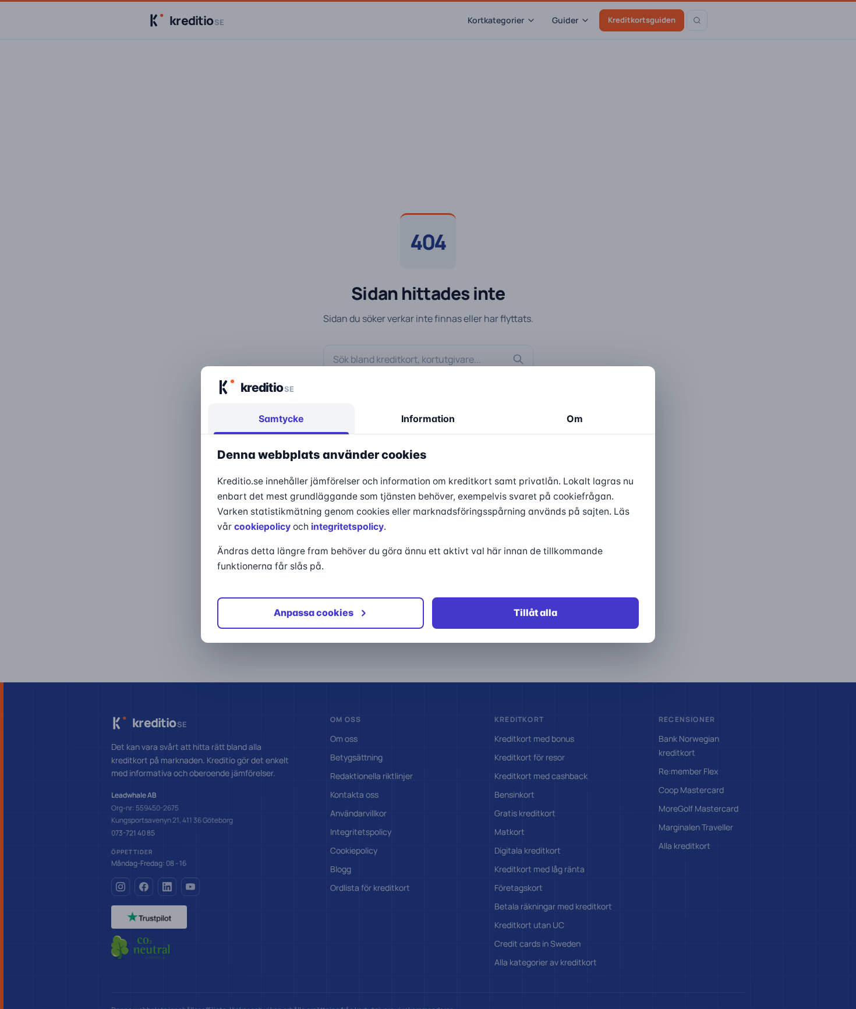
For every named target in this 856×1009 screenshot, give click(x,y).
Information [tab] (428, 418)
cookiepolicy (262, 526)
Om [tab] (575, 418)
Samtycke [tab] (281, 418)
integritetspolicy (347, 526)
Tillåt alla (535, 612)
